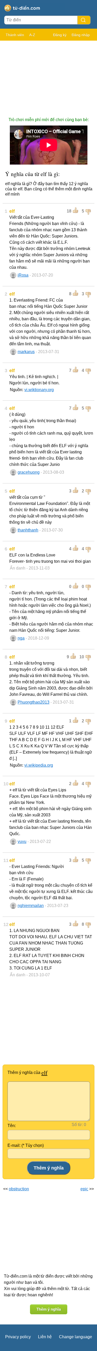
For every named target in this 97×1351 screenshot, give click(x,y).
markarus (26, 351)
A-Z (32, 35)
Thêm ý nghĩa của (27, 1072)
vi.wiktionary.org (39, 389)
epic (84, 1189)
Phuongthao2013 (33, 702)
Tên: (12, 1125)
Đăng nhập (81, 35)
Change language (75, 1337)
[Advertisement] (48, 76)
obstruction (19, 1189)
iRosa (23, 275)
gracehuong (29, 472)
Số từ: (77, 1124)
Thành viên (15, 35)
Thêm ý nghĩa (48, 1309)
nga (21, 638)
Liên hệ (45, 1337)
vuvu (22, 841)
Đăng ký (59, 35)
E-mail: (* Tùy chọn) (26, 1145)
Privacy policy (18, 1337)
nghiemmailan (31, 905)
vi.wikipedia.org (38, 765)
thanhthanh (28, 530)
